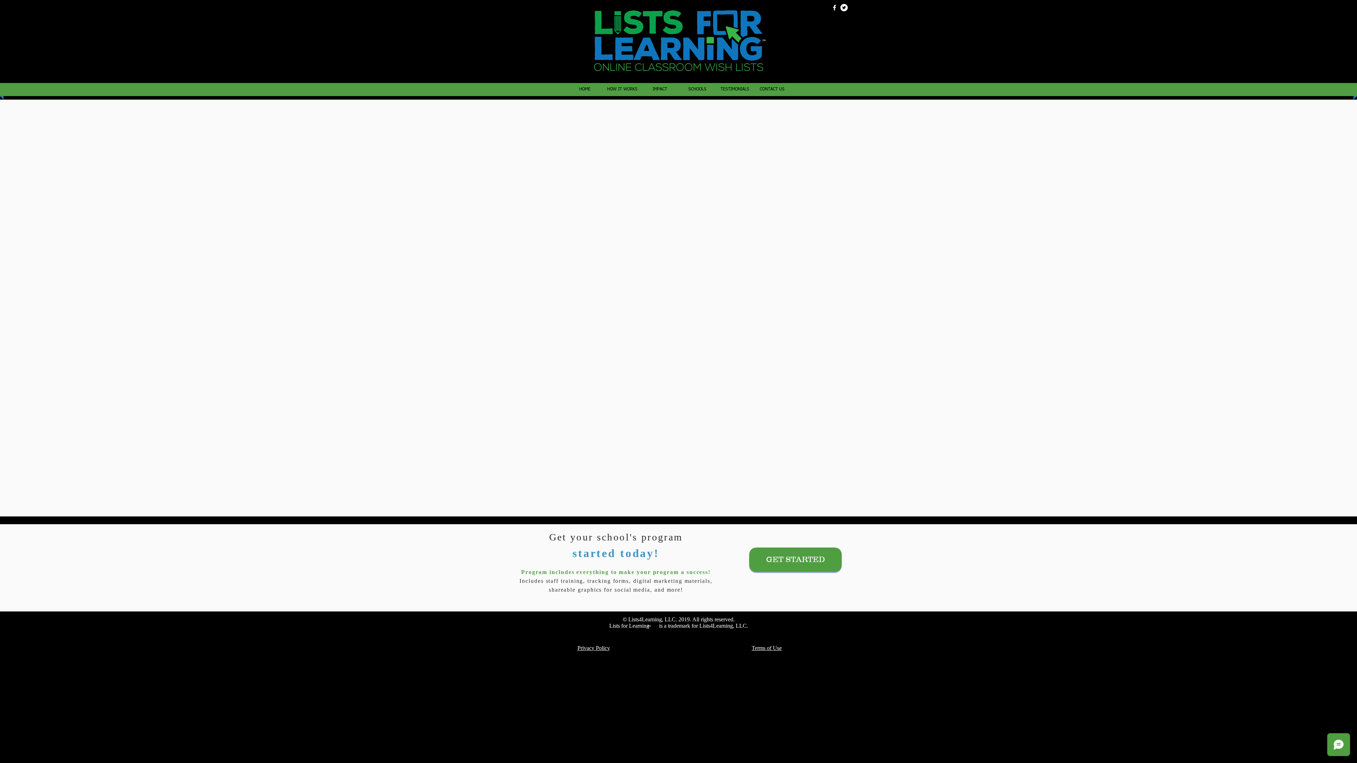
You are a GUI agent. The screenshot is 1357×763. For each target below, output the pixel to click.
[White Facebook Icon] (834, 7)
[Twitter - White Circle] (844, 7)
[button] (697, 89)
